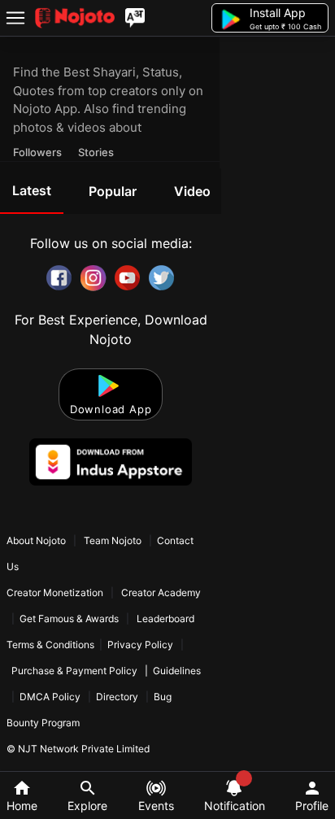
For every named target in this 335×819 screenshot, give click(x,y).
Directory (117, 696)
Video (192, 191)
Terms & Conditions (50, 644)
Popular (113, 191)
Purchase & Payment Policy (74, 670)
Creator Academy (160, 592)
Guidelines (177, 670)
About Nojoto (37, 540)
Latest (31, 190)
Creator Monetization (56, 592)
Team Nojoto (112, 540)
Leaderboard (165, 618)
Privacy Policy (140, 644)
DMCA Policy (50, 696)
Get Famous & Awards (69, 618)
